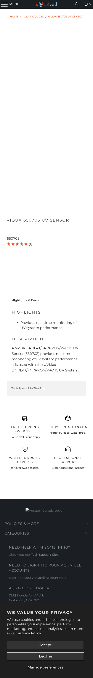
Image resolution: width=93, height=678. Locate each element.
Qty (9, 250)
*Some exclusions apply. (25, 437)
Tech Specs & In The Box (28, 388)
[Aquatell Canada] (46, 4)
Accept (45, 645)
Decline (45, 656)
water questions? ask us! (68, 467)
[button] (19, 244)
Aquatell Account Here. (49, 578)
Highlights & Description (30, 300)
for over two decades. (25, 467)
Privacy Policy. (30, 633)
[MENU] (2, 4)
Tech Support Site (44, 555)
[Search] (77, 4)
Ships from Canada (68, 427)
